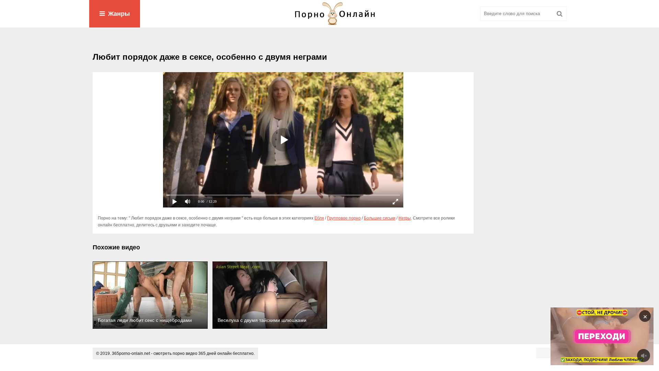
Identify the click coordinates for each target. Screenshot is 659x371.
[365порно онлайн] (329, 13)
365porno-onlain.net (131, 353)
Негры (404, 218)
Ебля (319, 218)
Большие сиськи (379, 218)
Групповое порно (344, 218)
